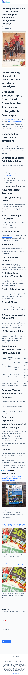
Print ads (4, 28)
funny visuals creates (7, 237)
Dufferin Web (16, 673)
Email (4, 620)
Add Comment (6, 629)
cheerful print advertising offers (15, 121)
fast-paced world (9, 119)
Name (4, 616)
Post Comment (6, 641)
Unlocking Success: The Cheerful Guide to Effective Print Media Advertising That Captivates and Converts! (12, 478)
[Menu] (25, 2)
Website (4, 625)
